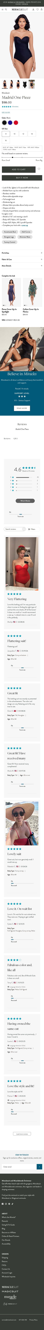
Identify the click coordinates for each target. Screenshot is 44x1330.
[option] (22, 45)
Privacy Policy (33, 1320)
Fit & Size (5, 253)
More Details (6, 265)
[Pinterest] (9, 1204)
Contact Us (6, 1269)
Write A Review (25, 501)
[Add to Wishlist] (39, 168)
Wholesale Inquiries (8, 1276)
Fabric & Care (7, 259)
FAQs (4, 1265)
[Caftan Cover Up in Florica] (32, 292)
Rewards (5, 1221)
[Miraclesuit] (20, 9)
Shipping (5, 1257)
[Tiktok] (12, 1204)
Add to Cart (19, 169)
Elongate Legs (9, 237)
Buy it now (22, 177)
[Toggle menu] (2, 9)
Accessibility (6, 1243)
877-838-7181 (23, 1320)
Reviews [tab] (7, 439)
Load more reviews (22, 1134)
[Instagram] (6, 1204)
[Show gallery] (22, 45)
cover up (25, 225)
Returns (4, 1261)
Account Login (7, 1272)
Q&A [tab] (15, 439)
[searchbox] (13, 529)
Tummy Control (9, 242)
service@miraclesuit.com (9, 1320)
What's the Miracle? (9, 1217)
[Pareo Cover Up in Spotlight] (11, 292)
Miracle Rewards (16, 2)
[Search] (7, 9)
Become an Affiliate (9, 1232)
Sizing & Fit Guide (8, 1224)
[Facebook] (2, 1204)
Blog (3, 1228)
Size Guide (6, 113)
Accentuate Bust (10, 232)
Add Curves (26, 232)
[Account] (32, 9)
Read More (22, 408)
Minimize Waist (25, 237)
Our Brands (6, 1240)
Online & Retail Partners (10, 1236)
